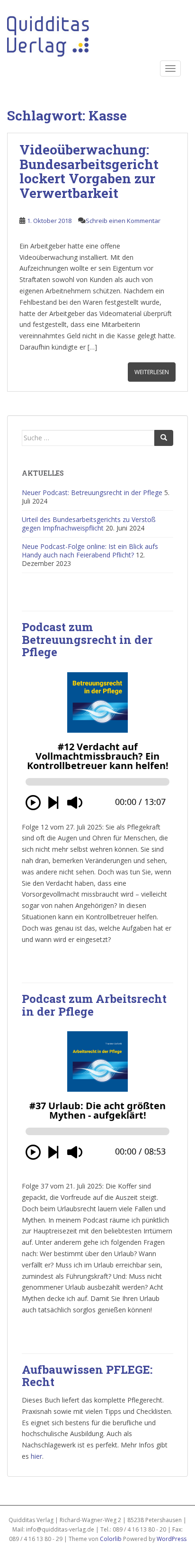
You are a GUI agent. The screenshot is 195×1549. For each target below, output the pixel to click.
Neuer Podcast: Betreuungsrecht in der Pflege (92, 492)
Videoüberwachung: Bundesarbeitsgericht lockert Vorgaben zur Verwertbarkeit (89, 171)
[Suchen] (163, 438)
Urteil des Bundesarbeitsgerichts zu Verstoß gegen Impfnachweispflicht (89, 523)
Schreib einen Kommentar (123, 220)
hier (36, 1456)
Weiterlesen (151, 372)
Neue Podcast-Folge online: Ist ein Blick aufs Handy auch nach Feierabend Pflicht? (90, 550)
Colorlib (111, 1539)
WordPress (171, 1539)
